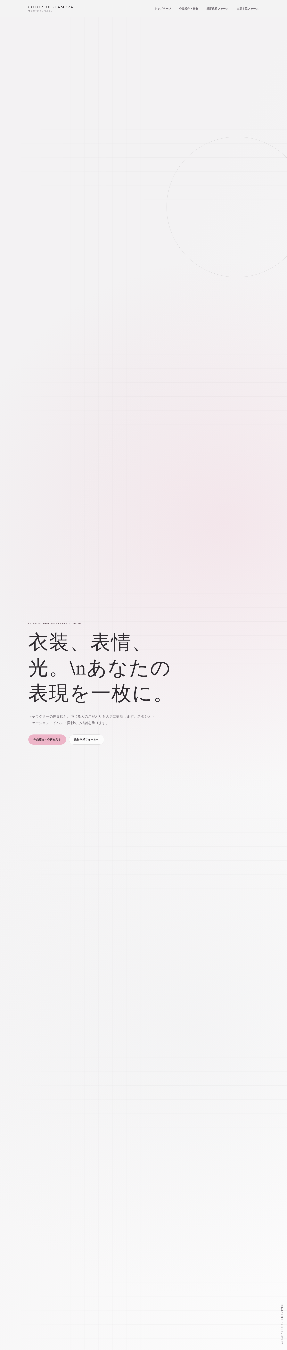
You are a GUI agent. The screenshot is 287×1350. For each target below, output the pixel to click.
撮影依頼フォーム (217, 8)
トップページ (163, 8)
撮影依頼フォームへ (86, 739)
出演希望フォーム (248, 8)
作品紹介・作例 (188, 8)
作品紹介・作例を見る (47, 739)
